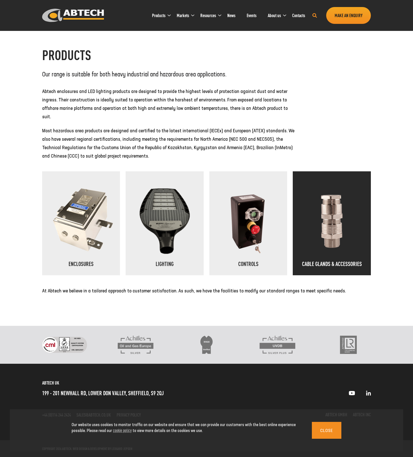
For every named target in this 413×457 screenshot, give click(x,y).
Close (326, 430)
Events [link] (252, 15)
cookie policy (122, 430)
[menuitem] (158, 15)
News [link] (231, 15)
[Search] (315, 15)
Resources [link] (208, 15)
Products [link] (158, 15)
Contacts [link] (298, 15)
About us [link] (274, 15)
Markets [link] (183, 15)
